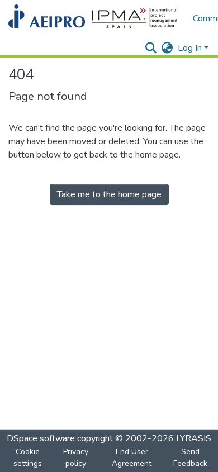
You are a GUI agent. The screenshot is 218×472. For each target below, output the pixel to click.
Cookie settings (27, 457)
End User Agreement (131, 457)
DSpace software (41, 438)
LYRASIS (193, 438)
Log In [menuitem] (190, 48)
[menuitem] (167, 48)
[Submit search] (151, 48)
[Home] (95, 18)
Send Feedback (190, 457)
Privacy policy (75, 457)
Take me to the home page (109, 194)
